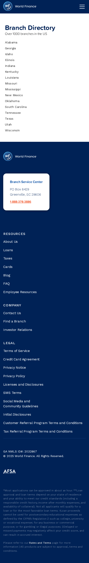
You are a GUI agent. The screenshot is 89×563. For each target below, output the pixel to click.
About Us (10, 242)
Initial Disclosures (17, 414)
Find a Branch (14, 321)
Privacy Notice (14, 368)
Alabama (11, 42)
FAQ (6, 284)
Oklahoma (12, 101)
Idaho (9, 54)
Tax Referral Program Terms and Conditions (38, 431)
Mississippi (13, 89)
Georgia (10, 48)
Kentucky (12, 71)
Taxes (7, 258)
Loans (8, 250)
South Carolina (16, 107)
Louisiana (12, 77)
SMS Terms (12, 393)
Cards (7, 267)
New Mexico (14, 95)
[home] (20, 7)
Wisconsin (12, 130)
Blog (6, 275)
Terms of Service (16, 351)
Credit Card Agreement (21, 359)
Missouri (11, 83)
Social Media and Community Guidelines (20, 403)
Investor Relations (17, 330)
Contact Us (12, 313)
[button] (81, 7)
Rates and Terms (40, 542)
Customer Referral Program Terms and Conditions (43, 423)
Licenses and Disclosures (23, 384)
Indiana (10, 66)
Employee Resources (20, 292)
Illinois (9, 60)
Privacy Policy (14, 376)
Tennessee (13, 112)
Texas (9, 118)
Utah (8, 124)
